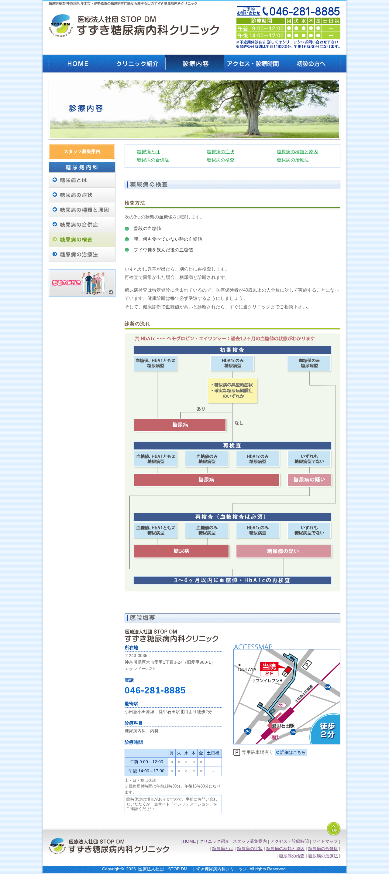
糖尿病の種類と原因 (82, 209)
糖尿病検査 (82, 239)
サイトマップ (325, 841)
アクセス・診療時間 (253, 64)
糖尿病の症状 (82, 195)
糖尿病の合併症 (82, 224)
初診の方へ (311, 64)
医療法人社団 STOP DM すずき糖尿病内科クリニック (192, 869)
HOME (189, 841)
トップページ (78, 64)
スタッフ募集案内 (82, 151)
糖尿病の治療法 (82, 254)
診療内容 (194, 64)
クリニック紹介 (136, 64)
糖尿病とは (82, 180)
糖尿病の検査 (220, 159)
